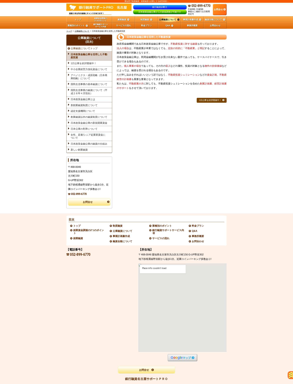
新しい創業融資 (79, 149)
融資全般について (122, 241)
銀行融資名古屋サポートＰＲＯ (146, 378)
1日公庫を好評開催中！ (210, 100)
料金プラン (198, 225)
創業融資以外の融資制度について (89, 117)
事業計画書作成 (121, 236)
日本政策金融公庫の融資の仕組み (89, 143)
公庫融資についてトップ (84, 48)
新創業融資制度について (84, 105)
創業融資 (78, 238)
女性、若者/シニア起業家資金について (88, 136)
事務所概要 (198, 236)
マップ (181, 357)
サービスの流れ (161, 238)
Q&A (194, 231)
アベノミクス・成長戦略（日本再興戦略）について (89, 77)
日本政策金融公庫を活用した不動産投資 (89, 56)
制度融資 (118, 225)
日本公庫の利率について (84, 129)
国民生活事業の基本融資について (89, 84)
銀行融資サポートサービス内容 (168, 231)
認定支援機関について (83, 111)
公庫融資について (82, 31)
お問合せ (88, 202)
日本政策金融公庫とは (83, 99)
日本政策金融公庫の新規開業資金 (89, 123)
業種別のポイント (162, 225)
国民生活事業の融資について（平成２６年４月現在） (89, 92)
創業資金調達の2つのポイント (89, 231)
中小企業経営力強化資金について (89, 69)
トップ (78, 19)
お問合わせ (198, 241)
